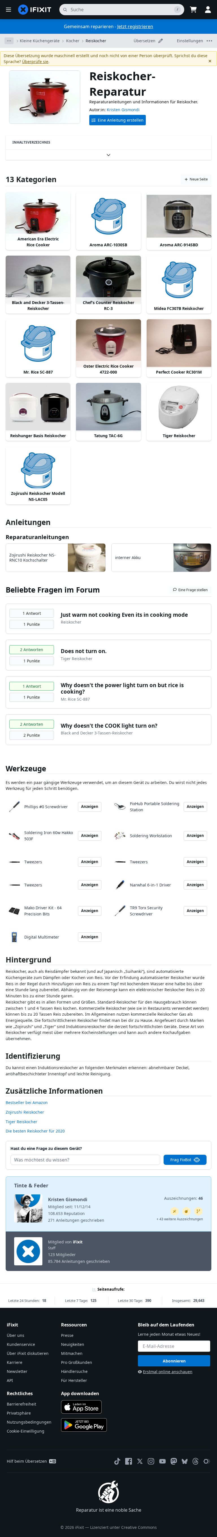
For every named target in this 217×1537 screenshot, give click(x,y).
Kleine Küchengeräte (40, 40)
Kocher (72, 40)
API (10, 1380)
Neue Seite (199, 179)
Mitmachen (72, 1353)
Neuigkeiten (72, 1344)
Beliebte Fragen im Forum (53, 590)
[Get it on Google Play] (84, 1425)
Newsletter (17, 1371)
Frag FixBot (180, 1159)
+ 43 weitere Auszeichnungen (180, 1219)
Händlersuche (74, 1371)
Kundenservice (21, 1344)
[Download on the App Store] (81, 1407)
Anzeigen (89, 806)
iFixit (78, 1242)
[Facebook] (128, 1461)
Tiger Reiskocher (21, 1121)
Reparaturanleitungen (37, 537)
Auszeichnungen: (183, 1198)
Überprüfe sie (35, 61)
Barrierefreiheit (21, 1404)
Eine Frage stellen (193, 589)
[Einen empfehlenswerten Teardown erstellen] (186, 1211)
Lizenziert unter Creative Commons (123, 1527)
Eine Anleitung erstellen (121, 120)
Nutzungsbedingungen (29, 1422)
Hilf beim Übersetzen (27, 1461)
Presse (67, 1335)
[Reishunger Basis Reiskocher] (38, 407)
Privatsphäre (19, 1413)
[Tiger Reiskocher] (179, 407)
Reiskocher (96, 40)
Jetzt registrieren (135, 26)
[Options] (9, 40)
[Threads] (195, 1461)
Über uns (15, 1335)
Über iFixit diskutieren (28, 1353)
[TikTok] (117, 1461)
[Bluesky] (185, 1461)
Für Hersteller (74, 1380)
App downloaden (80, 1393)
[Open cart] (193, 9)
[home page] (34, 10)
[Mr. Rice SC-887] (38, 343)
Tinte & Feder (31, 1185)
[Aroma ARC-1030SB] (108, 216)
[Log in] (208, 9)
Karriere (14, 1362)
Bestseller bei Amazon (27, 1102)
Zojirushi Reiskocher (25, 1112)
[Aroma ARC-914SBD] (179, 216)
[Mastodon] (173, 1461)
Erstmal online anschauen (167, 1371)
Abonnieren (174, 1361)
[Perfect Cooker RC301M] (179, 343)
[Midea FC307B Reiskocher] (179, 280)
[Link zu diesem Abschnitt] (3, 961)
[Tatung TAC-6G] (108, 407)
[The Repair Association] (206, 1461)
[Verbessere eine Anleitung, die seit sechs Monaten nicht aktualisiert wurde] (198, 1211)
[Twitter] (139, 1461)
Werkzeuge (26, 768)
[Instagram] (151, 1461)
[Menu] (8, 10)
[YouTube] (162, 1461)
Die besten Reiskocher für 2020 (35, 1131)
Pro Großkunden (76, 1362)
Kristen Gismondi (123, 109)
